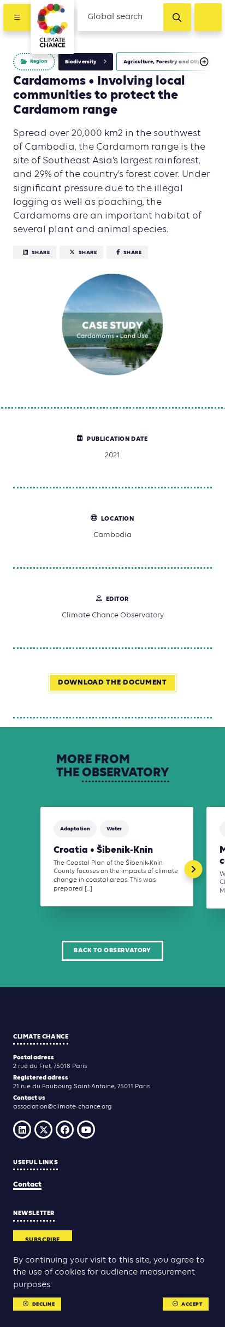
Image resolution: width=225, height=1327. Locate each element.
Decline (43, 1304)
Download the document (112, 682)
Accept (191, 1304)
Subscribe (42, 1240)
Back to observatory (112, 950)
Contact (27, 1184)
